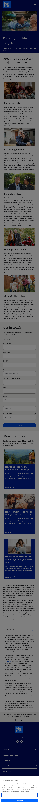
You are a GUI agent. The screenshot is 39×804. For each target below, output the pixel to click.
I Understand (19, 800)
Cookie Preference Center (19, 795)
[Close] (36, 778)
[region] (19, 790)
